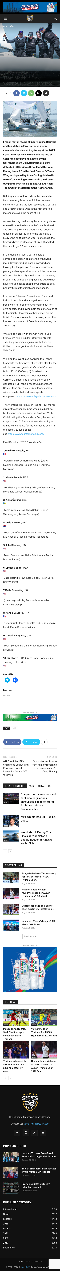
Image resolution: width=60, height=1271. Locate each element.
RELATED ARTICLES (15, 786)
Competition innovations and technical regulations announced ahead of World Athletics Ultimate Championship (38, 802)
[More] (44, 742)
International (16, 72)
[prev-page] (5, 851)
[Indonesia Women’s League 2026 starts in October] (11, 925)
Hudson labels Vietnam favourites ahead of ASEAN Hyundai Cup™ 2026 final (36, 892)
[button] (5, 18)
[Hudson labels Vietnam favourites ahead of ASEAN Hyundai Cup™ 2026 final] (11, 893)
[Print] (46, 93)
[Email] (38, 93)
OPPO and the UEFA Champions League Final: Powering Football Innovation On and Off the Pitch (16, 768)
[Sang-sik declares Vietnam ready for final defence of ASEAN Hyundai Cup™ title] (11, 877)
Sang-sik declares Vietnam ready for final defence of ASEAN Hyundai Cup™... (39, 876)
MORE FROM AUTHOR (40, 786)
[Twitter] (24, 93)
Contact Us (37, 1261)
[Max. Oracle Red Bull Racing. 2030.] (11, 821)
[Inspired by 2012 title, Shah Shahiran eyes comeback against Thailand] (16, 1017)
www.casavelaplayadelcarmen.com (36, 396)
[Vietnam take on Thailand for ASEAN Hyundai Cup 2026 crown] (44, 1017)
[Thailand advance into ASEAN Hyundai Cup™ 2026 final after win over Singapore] (16, 1050)
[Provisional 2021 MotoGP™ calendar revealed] (11, 1188)
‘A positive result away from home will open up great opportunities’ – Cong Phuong (44, 766)
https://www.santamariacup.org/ (26, 433)
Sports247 (25, 1267)
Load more (29, 936)
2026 (6, 802)
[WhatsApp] (31, 93)
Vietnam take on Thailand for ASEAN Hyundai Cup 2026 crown (44, 1032)
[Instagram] (26, 1132)
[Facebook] (16, 93)
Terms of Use (24, 1261)
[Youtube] (43, 1133)
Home (4, 25)
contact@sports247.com (36, 1123)
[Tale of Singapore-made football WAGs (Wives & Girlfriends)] (10, 1172)
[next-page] (10, 851)
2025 (12, 25)
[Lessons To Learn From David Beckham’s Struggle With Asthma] (11, 1157)
